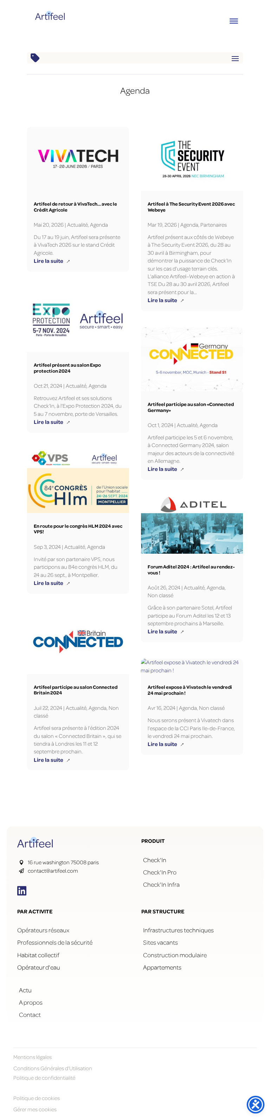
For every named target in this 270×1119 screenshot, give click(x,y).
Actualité (77, 224)
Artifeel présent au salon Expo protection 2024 (67, 368)
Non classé (160, 595)
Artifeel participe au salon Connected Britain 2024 (75, 690)
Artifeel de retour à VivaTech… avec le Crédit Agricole (75, 207)
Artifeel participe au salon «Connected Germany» (191, 407)
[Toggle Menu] (234, 21)
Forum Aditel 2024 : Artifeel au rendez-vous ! (191, 569)
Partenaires (213, 224)
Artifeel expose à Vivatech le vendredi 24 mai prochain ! (190, 690)
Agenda (99, 224)
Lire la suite (52, 260)
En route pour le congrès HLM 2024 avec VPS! (78, 529)
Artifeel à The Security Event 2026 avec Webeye (191, 207)
